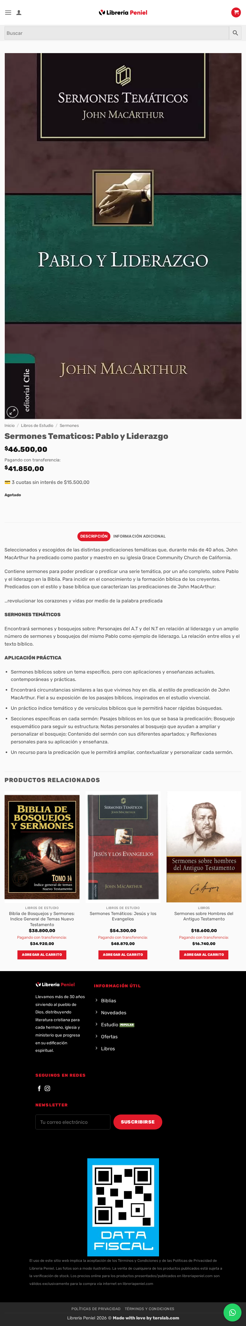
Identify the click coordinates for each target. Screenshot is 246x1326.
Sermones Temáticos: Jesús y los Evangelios (123, 916)
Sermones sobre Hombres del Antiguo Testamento (203, 916)
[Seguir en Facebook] (39, 1089)
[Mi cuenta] (19, 12)
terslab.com (166, 1318)
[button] (8, 12)
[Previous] (4, 880)
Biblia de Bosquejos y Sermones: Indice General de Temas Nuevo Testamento (42, 919)
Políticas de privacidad (96, 1309)
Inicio (9, 425)
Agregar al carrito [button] (42, 954)
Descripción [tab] (94, 536)
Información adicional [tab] (139, 536)
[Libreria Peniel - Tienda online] (123, 12)
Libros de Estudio (37, 425)
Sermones (69, 425)
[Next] (241, 880)
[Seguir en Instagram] (47, 1089)
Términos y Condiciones (150, 1309)
